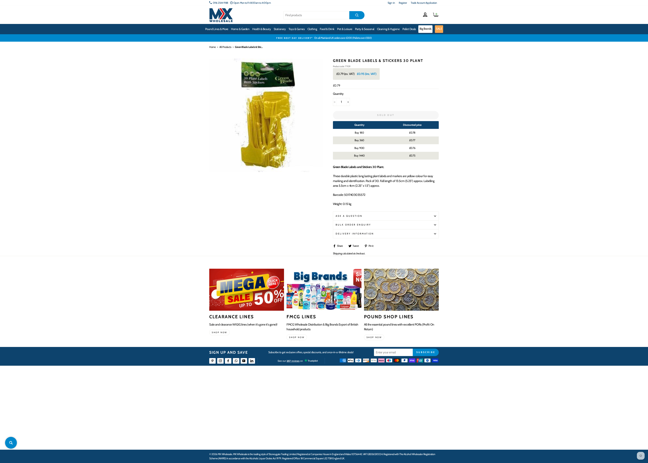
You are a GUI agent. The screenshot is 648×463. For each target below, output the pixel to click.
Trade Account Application (424, 2)
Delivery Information (355, 233)
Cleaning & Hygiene (388, 29)
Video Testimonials (348, 391)
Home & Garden (240, 29)
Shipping (337, 253)
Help (290, 385)
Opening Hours (398, 391)
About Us (343, 385)
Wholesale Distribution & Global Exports (308, 410)
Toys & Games (297, 29)
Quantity (338, 94)
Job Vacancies (397, 416)
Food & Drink (327, 29)
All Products (225, 47)
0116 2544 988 (220, 2)
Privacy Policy (295, 422)
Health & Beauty (261, 29)
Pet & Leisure (344, 29)
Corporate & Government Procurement (308, 403)
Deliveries (293, 397)
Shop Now (374, 337)
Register (403, 2)
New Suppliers (397, 422)
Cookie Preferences (400, 428)
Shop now (219, 332)
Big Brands (425, 28)
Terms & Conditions (297, 416)
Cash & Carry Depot (400, 397)
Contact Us (395, 385)
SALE (439, 28)
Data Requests (397, 434)
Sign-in (391, 2)
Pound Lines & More (216, 29)
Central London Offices (402, 403)
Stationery (280, 29)
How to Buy (294, 391)
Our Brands (345, 397)
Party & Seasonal (364, 29)
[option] (324, 38)
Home (212, 47)
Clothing (312, 29)
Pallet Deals (409, 29)
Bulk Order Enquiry (353, 224)
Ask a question (349, 216)
